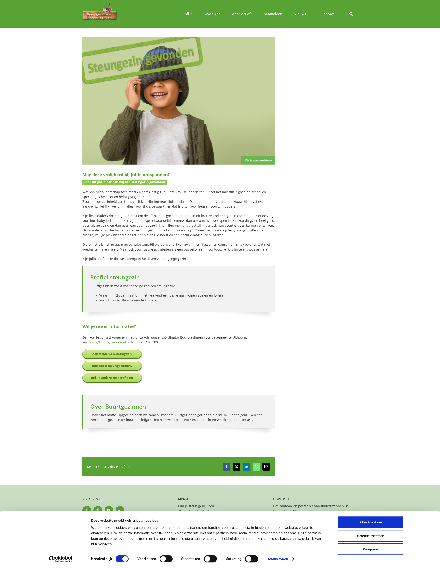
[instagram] (98, 510)
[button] (351, 13)
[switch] (166, 558)
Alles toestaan (370, 522)
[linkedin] (120, 510)
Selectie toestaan (370, 536)
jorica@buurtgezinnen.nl (107, 342)
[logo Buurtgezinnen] (99, 4)
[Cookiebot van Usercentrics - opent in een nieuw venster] (61, 559)
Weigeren (370, 549)
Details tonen (277, 559)
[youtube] (108, 510)
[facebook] (86, 510)
